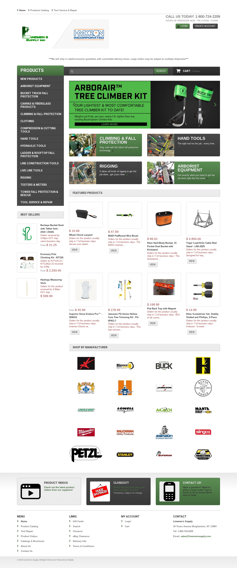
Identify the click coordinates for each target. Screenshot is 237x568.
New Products (31, 79)
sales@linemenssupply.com (196, 536)
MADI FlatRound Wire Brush (123, 235)
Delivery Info (79, 541)
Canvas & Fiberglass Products (35, 105)
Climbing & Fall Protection (40, 114)
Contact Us (26, 551)
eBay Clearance (81, 536)
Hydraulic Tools (33, 145)
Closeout (77, 531)
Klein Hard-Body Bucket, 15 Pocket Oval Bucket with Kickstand (161, 246)
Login (184, 26)
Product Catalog (29, 526)
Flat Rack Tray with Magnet (161, 308)
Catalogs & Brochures (32, 541)
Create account (205, 26)
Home (22, 10)
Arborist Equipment (35, 86)
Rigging (25, 177)
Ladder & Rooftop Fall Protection (37, 154)
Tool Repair (27, 531)
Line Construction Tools (39, 163)
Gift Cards (78, 521)
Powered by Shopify (65, 560)
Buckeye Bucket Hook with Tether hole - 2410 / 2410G (52, 228)
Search (76, 526)
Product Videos (29, 536)
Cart (127, 526)
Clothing (27, 121)
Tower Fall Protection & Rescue (39, 193)
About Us (26, 546)
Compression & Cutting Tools (38, 130)
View (74, 249)
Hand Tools (29, 138)
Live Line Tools (31, 170)
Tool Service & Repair (65, 10)
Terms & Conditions (83, 546)
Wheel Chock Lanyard (80, 235)
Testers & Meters (33, 184)
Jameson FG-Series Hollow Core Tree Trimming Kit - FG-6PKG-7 (123, 317)
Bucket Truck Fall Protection (34, 95)
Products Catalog (39, 10)
